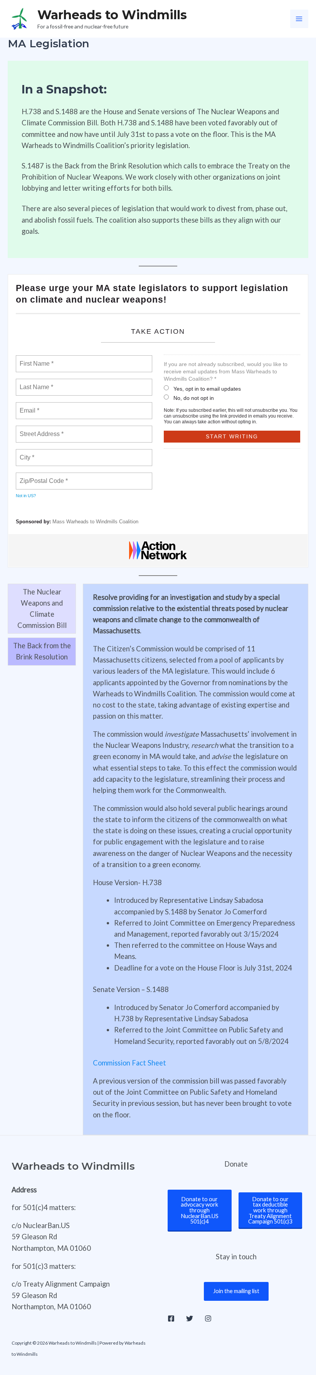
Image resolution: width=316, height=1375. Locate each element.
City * (27, 453)
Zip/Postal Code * (42, 476)
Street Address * (42, 429)
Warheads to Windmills (112, 14)
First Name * (35, 359)
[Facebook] (171, 1318)
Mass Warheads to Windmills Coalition (95, 521)
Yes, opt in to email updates (207, 389)
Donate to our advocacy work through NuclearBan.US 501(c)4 (200, 1210)
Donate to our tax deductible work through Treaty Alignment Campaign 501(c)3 (270, 1210)
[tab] (42, 609)
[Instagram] (208, 1318)
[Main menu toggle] (299, 19)
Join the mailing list (236, 1291)
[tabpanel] (195, 859)
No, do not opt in (193, 398)
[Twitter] (189, 1318)
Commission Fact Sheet (129, 1063)
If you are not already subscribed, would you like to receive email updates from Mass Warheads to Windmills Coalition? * (225, 371)
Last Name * (34, 382)
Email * (28, 406)
